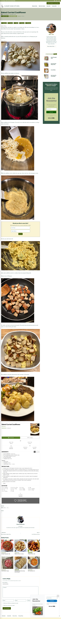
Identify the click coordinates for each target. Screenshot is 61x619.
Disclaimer (3, 615)
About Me (48, 6)
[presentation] (7, 546)
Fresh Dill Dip (53, 69)
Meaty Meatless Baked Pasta (6, 533)
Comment (5, 587)
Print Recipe (11, 437)
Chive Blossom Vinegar (5, 570)
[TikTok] (58, 0)
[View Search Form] (59, 6)
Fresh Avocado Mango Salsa (53, 64)
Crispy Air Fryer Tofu (31, 553)
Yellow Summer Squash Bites (10, 0)
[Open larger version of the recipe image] (34, 435)
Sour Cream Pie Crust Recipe (53, 76)
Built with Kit (51, 118)
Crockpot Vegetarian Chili (5, 553)
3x (38, 451)
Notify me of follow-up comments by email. (11, 603)
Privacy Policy (20, 615)
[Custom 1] (60, 0)
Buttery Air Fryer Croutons (19, 553)
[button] (18, 16)
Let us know (19, 501)
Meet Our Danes (42, 6)
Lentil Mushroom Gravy (36, 533)
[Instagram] (54, 0)
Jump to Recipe (3, 25)
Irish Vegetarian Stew (31, 570)
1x (34, 451)
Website (29, 600)
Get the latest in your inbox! (53, 3)
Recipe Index (34, 6)
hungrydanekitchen (6, 14)
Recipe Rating (5, 582)
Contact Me (54, 6)
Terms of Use (15, 615)
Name (4, 600)
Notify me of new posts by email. (9, 605)
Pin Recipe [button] (31, 437)
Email (16, 600)
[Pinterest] (56, 0)
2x (36, 451)
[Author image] (1, 14)
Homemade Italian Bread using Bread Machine (20, 571)
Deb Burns (4, 426)
